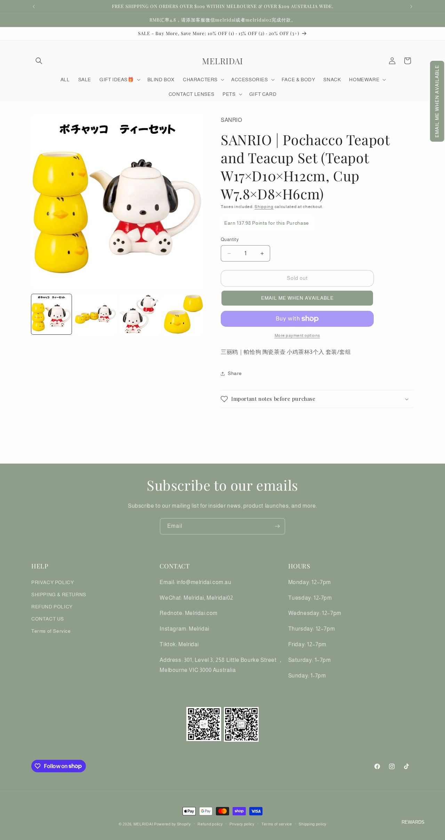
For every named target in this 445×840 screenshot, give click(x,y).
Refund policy (209, 824)
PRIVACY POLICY (52, 582)
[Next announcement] (411, 6)
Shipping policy (312, 824)
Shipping (264, 206)
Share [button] (235, 373)
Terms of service (276, 824)
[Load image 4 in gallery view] (183, 314)
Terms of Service (51, 631)
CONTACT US (47, 619)
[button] (437, 101)
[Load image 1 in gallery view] (51, 314)
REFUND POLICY (52, 606)
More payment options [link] (297, 335)
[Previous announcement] (33, 6)
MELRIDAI (144, 824)
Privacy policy (241, 824)
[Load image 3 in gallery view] (139, 314)
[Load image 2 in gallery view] (95, 314)
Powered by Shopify (172, 824)
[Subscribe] (277, 526)
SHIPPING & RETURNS (58, 594)
